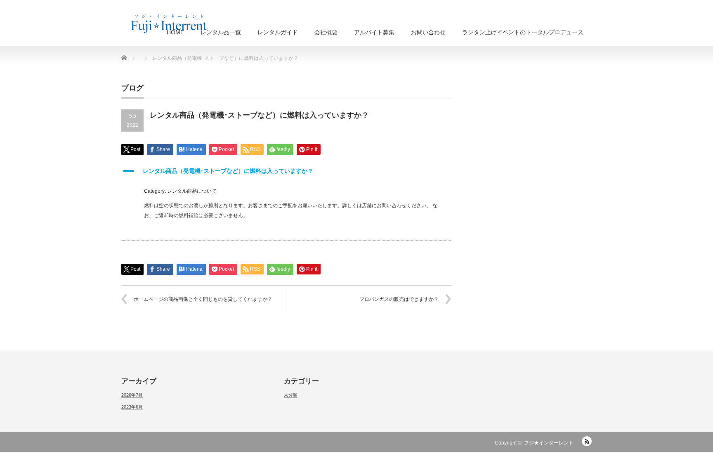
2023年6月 (132, 406)
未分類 (290, 394)
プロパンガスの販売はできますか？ (399, 299)
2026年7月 (132, 394)
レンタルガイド (277, 32)
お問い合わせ (428, 32)
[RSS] (587, 441)
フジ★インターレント (549, 443)
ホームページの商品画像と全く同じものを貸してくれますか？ (203, 299)
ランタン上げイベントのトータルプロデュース (522, 32)
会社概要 (326, 32)
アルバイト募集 (374, 32)
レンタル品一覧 (221, 32)
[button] (286, 171)
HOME (175, 32)
